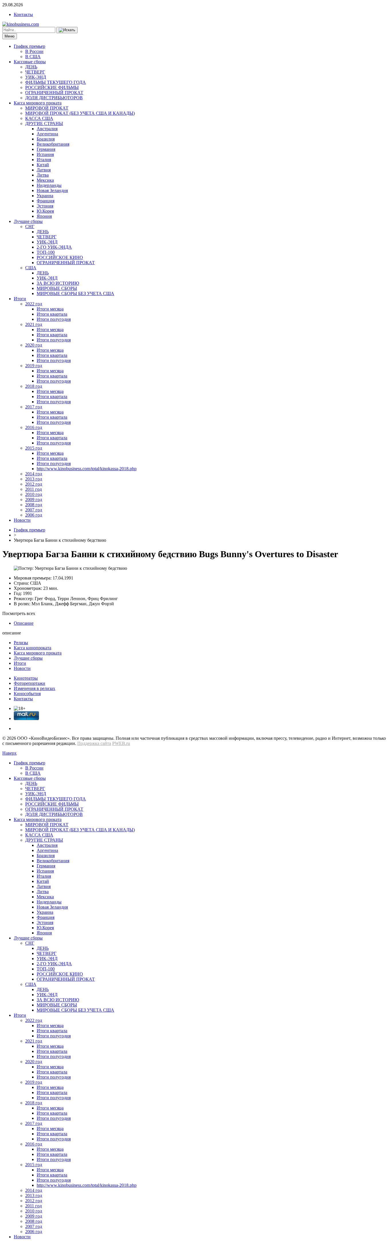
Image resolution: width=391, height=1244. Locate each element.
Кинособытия (27, 693)
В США (33, 56)
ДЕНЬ (31, 66)
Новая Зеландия (52, 190)
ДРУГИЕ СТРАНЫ (44, 123)
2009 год (33, 499)
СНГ (29, 226)
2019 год (33, 365)
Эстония (45, 205)
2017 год (33, 406)
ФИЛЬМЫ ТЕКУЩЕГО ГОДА (55, 82)
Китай (43, 164)
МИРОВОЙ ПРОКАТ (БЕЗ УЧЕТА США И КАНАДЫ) (80, 113)
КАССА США (39, 118)
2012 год (33, 484)
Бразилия (46, 139)
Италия (44, 159)
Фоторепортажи (29, 683)
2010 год (33, 494)
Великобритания (53, 144)
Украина (45, 195)
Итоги (20, 298)
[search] (67, 30)
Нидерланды (49, 185)
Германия (46, 149)
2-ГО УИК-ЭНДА (54, 247)
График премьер (29, 46)
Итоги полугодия (54, 319)
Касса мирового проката (38, 102)
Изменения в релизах (34, 688)
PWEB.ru (121, 743)
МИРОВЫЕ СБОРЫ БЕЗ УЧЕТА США (75, 293)
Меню (10, 36)
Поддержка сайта (94, 743)
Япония (44, 216)
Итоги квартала (52, 314)
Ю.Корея (45, 211)
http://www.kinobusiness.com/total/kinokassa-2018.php (87, 468)
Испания (45, 154)
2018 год (33, 386)
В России (34, 51)
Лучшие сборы (28, 221)
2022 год (33, 303)
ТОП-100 (46, 252)
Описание (23, 623)
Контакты (23, 14)
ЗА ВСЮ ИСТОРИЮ (58, 283)
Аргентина (47, 133)
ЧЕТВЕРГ (35, 72)
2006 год (33, 515)
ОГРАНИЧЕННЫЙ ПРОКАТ (54, 92)
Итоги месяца (50, 308)
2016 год (33, 427)
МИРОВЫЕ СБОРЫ (57, 288)
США (30, 267)
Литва (43, 175)
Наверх (9, 753)
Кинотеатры (26, 678)
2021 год (33, 324)
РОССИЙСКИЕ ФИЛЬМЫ (52, 87)
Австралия (47, 128)
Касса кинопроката (32, 647)
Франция (45, 200)
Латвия (44, 169)
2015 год (33, 448)
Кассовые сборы (30, 61)
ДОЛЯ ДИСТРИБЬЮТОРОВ (54, 97)
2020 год (33, 345)
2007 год (33, 509)
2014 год (33, 473)
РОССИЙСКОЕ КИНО (60, 257)
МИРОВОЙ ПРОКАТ (46, 108)
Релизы (21, 642)
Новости (22, 520)
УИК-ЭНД (35, 77)
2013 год (33, 478)
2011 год (33, 489)
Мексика (45, 180)
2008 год (33, 504)
